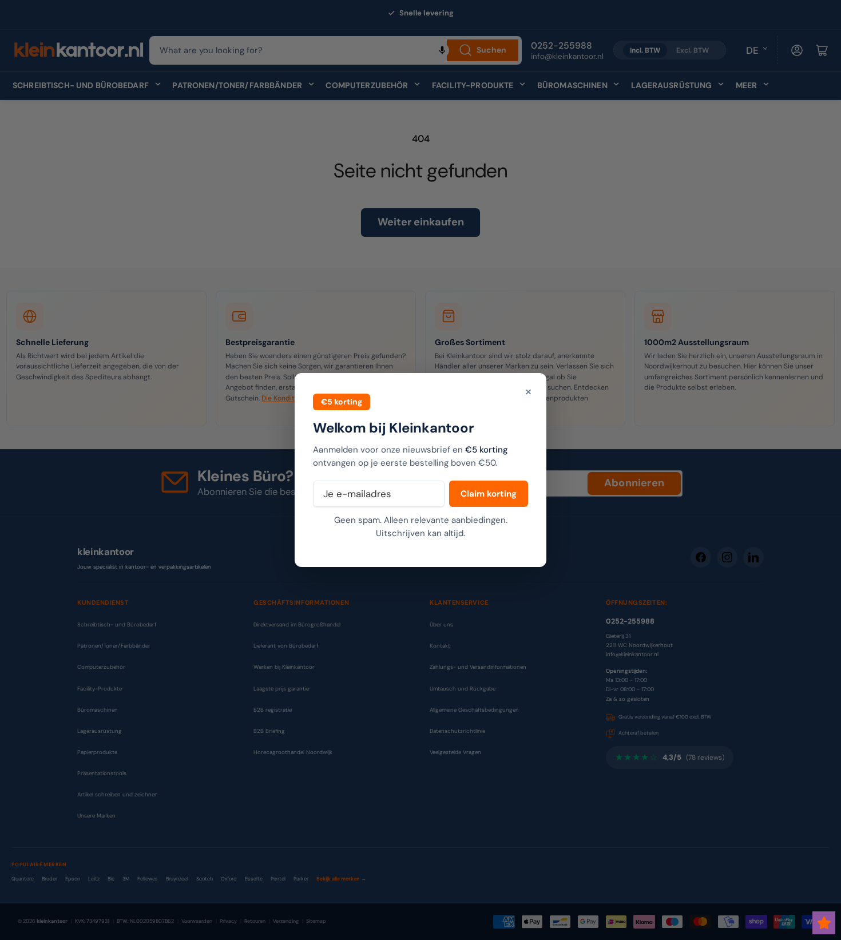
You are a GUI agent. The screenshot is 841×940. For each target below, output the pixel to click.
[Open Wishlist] (823, 922)
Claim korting (489, 493)
